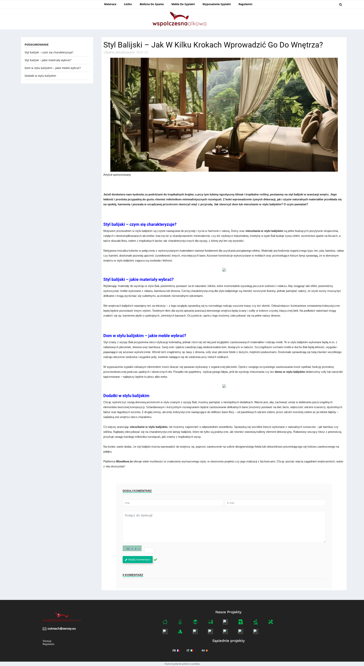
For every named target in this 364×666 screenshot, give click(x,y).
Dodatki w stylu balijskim (41, 75)
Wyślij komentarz (139, 559)
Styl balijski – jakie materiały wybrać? (48, 60)
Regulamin (245, 4)
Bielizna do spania (152, 4)
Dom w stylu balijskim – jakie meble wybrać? (53, 68)
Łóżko (128, 4)
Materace (110, 4)
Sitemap (47, 641)
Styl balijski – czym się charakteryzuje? (49, 52)
